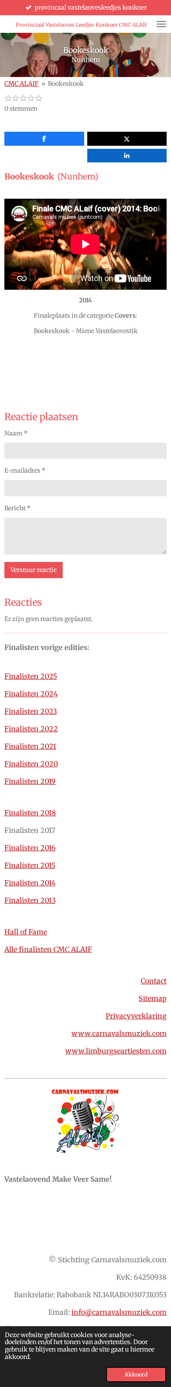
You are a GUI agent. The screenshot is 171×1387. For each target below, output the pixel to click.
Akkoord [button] (136, 1374)
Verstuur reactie (34, 570)
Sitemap (153, 998)
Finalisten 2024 (31, 693)
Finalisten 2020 (31, 763)
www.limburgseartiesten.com (116, 1050)
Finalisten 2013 (30, 900)
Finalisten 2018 (30, 812)
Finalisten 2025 (30, 676)
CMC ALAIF (21, 84)
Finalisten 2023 (30, 711)
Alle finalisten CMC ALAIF (48, 949)
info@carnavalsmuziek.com (119, 1312)
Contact (154, 980)
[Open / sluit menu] (161, 24)
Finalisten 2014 (30, 882)
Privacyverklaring (136, 1015)
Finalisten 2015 (29, 865)
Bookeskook (66, 84)
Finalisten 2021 (30, 746)
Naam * (16, 433)
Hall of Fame (25, 931)
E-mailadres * (25, 470)
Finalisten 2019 (30, 781)
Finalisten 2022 (31, 728)
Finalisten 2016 (30, 847)
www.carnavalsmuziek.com (119, 1033)
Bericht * (17, 508)
